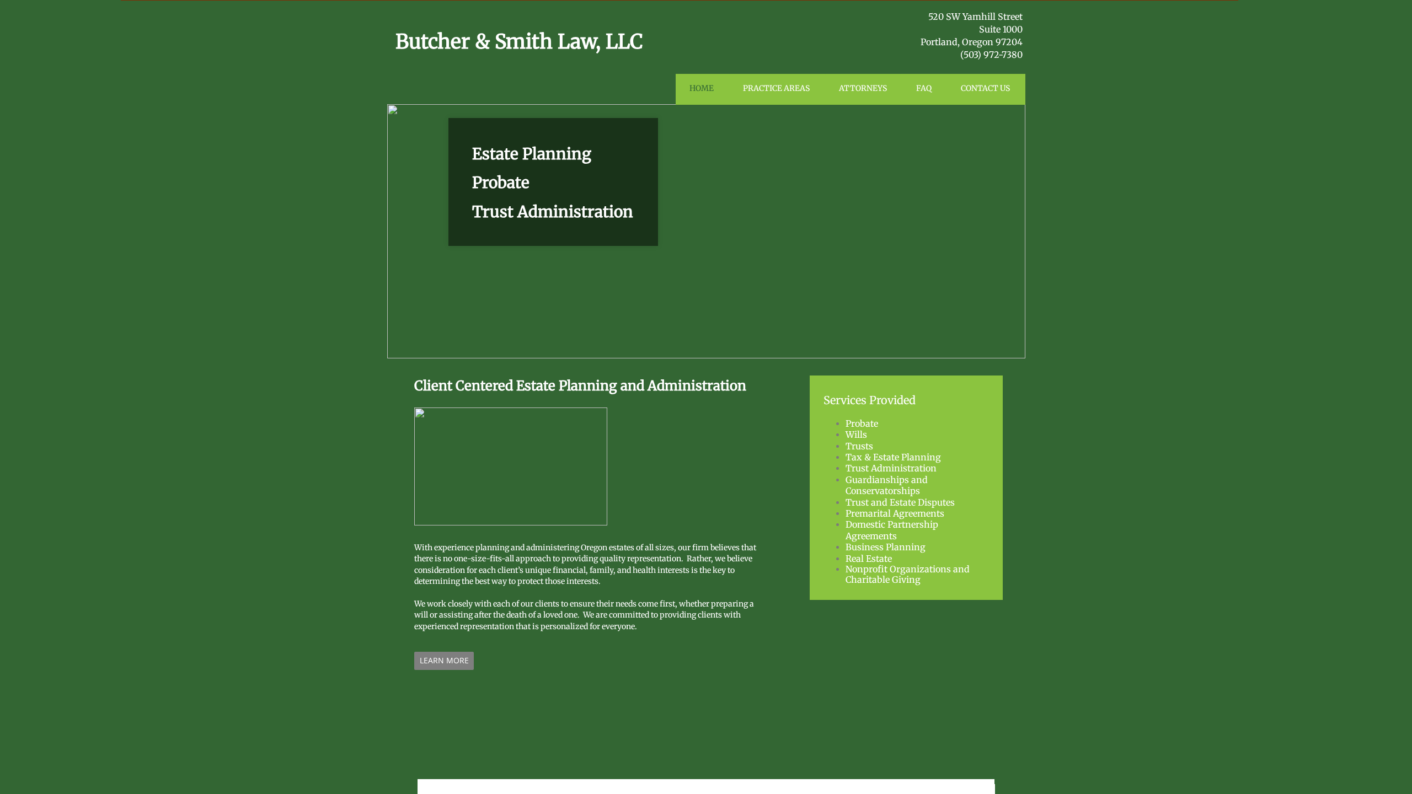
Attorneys (863, 88)
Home (701, 88)
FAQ (924, 88)
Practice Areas (776, 88)
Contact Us (985, 88)
